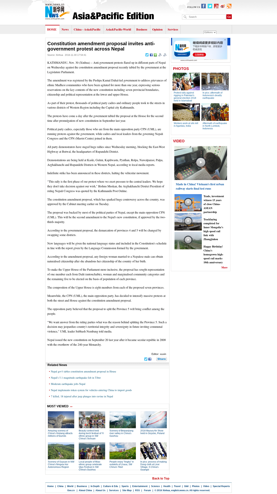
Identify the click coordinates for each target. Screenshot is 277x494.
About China (85, 490)
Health (166, 486)
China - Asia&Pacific (87, 29)
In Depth (95, 486)
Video (206, 486)
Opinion (157, 29)
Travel (177, 486)
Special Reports (221, 486)
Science (155, 486)
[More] (155, 55)
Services (173, 29)
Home (50, 486)
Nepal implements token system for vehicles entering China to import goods (91, 390)
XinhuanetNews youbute (216, 6)
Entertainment (140, 486)
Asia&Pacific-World (119, 29)
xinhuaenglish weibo (222, 6)
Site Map (127, 490)
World (70, 486)
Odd (186, 486)
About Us (101, 490)
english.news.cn (179, 490)
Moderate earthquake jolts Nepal (68, 384)
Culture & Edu (110, 486)
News (65, 29)
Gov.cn (71, 490)
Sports (125, 486)
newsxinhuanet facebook (203, 6)
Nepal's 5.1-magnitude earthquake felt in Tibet (76, 377)
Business (141, 29)
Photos (196, 486)
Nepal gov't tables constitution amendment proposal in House (83, 371)
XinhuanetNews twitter (210, 6)
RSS (137, 490)
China (60, 486)
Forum (147, 490)
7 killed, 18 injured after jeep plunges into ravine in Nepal (82, 396)
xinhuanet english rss (229, 6)
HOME (52, 29)
